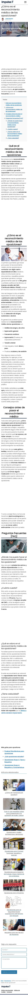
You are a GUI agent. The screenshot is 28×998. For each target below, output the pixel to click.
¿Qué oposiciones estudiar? (14, 757)
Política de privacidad (7, 990)
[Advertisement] (14, 52)
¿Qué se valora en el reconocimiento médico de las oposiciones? (14, 134)
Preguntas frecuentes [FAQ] (14, 118)
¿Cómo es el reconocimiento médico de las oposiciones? (14, 109)
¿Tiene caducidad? (13, 138)
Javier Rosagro (9, 18)
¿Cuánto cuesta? (12, 129)
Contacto (9, 992)
